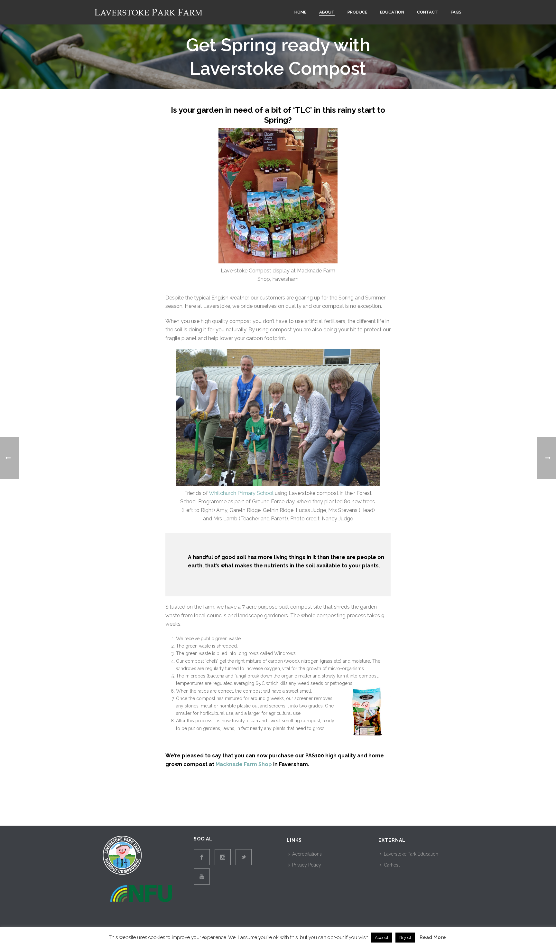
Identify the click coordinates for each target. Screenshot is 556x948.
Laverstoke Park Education (411, 854)
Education (392, 12)
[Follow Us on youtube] (202, 876)
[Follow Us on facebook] (202, 857)
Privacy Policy (306, 864)
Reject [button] (405, 937)
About (327, 12)
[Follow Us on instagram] (223, 857)
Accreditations (307, 854)
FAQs (456, 12)
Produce (357, 12)
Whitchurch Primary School (241, 493)
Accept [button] (381, 937)
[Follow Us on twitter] (244, 857)
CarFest (392, 864)
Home (300, 12)
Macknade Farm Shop (244, 764)
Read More (433, 937)
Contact (427, 12)
